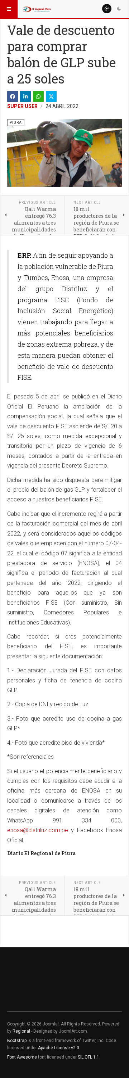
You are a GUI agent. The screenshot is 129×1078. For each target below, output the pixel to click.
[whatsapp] (38, 96)
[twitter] (51, 96)
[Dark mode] (119, 8)
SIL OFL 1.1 (88, 1057)
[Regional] (36, 9)
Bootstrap (17, 1040)
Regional (21, 1031)
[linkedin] (25, 96)
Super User (22, 106)
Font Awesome (22, 1057)
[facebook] (12, 96)
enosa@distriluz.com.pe (37, 830)
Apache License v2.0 (58, 1047)
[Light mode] (106, 8)
